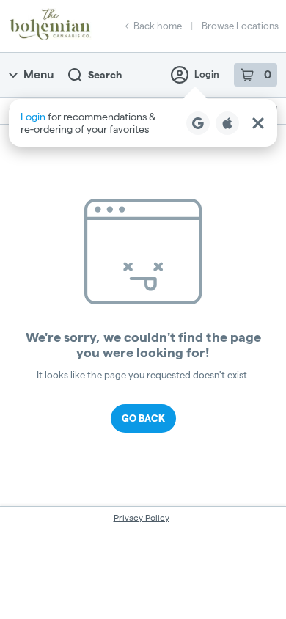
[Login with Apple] (227, 123)
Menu (38, 74)
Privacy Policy (141, 517)
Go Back (143, 418)
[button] (143, 123)
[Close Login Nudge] (258, 123)
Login (206, 74)
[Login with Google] (198, 123)
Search (105, 75)
